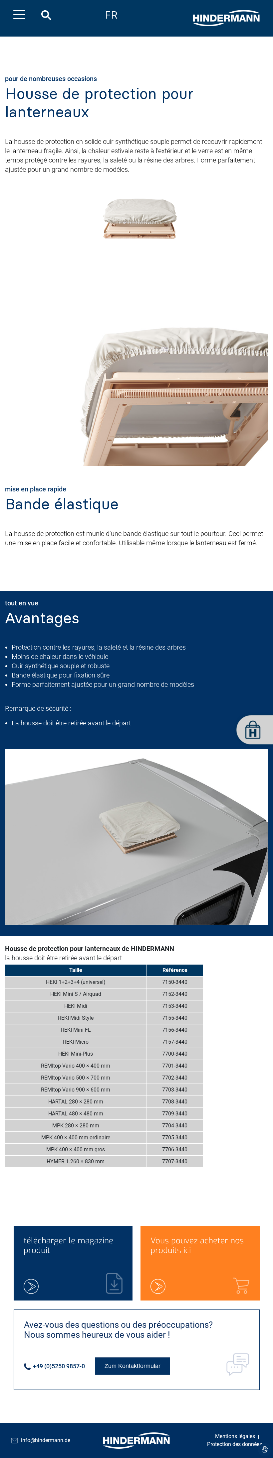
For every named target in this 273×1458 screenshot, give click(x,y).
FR (111, 15)
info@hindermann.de (45, 1440)
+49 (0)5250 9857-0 (58, 1366)
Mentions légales (235, 1436)
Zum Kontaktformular (132, 1366)
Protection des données (234, 1444)
